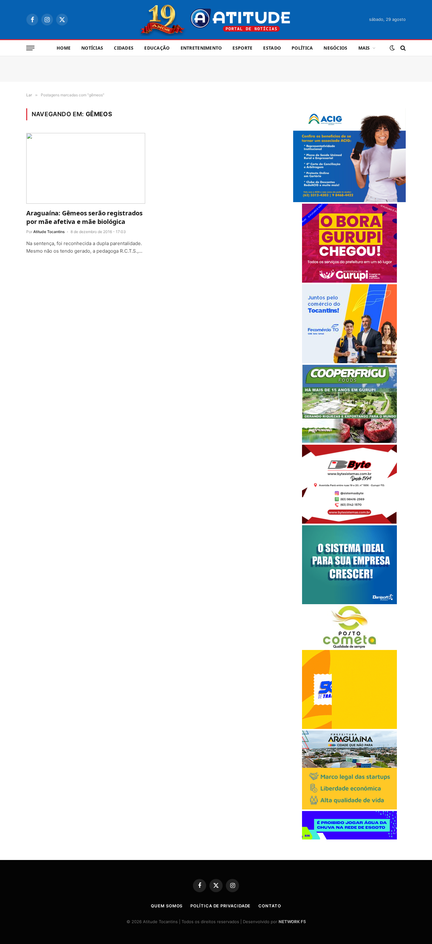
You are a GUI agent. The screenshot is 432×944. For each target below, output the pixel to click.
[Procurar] (402, 48)
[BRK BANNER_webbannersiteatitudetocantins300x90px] (349, 837)
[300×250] (349, 727)
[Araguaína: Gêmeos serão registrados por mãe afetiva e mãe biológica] (85, 168)
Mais (364, 48)
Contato (269, 905)
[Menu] (30, 48)
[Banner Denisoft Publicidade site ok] (349, 602)
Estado (272, 48)
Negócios (335, 48)
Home (64, 48)
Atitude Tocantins (49, 231)
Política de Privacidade (220, 905)
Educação (157, 48)
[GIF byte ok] (349, 522)
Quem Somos (166, 905)
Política (302, 48)
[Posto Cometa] (349, 646)
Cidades (123, 48)
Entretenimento (201, 48)
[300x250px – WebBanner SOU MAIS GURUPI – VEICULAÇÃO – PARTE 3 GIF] (349, 281)
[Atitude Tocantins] (216, 19)
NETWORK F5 (292, 921)
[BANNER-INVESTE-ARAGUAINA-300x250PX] (349, 807)
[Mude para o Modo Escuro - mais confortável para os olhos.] (392, 48)
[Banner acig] (349, 200)
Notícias (92, 48)
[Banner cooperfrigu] (349, 441)
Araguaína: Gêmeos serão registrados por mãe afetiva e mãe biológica (84, 217)
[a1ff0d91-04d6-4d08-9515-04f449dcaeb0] (349, 361)
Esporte (242, 48)
